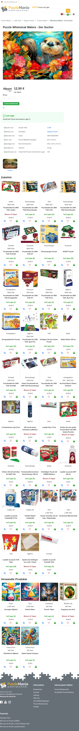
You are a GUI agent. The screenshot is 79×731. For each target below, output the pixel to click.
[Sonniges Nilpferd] (5, 623)
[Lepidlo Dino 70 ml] (43, 441)
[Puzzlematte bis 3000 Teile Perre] (43, 309)
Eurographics (11, 289)
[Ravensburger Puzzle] (43, 265)
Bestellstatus (37, 689)
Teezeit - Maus (49, 609)
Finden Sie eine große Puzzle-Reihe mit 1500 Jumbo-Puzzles (68, 430)
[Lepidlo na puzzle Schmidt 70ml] (43, 573)
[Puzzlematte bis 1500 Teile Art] (24, 309)
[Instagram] (9, 703)
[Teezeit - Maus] (43, 623)
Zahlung (36, 695)
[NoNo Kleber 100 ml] (62, 353)
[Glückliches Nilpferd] (5, 667)
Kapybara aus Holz (68, 609)
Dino (49, 421)
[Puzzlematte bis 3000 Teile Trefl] (43, 221)
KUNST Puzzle (68, 251)
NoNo (68, 333)
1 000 (49, 127)
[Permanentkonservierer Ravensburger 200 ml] (24, 485)
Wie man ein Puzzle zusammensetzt (12, 726)
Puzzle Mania (6, 20)
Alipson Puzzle (29, 20)
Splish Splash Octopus (30, 653)
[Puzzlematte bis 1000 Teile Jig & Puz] (24, 353)
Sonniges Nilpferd (11, 609)
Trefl (49, 202)
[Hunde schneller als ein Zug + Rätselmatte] (43, 529)
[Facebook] (1, 703)
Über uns (36, 698)
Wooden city (68, 603)
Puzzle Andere (42, 20)
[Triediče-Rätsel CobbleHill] (24, 529)
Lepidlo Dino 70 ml (49, 427)
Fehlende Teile (5, 718)
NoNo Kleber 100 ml (68, 339)
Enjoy (11, 603)
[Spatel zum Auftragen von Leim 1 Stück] (24, 573)
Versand (36, 692)
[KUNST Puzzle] (62, 265)
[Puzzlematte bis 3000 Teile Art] (24, 265)
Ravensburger (30, 202)
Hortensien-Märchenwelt (68, 516)
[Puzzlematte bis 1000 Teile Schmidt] (5, 397)
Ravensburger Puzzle (49, 251)
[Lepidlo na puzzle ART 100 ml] (62, 485)
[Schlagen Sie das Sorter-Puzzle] (43, 353)
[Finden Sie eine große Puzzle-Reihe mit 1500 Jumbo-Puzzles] (62, 441)
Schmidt (11, 245)
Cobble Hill (11, 510)
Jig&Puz (68, 289)
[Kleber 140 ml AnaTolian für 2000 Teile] (5, 485)
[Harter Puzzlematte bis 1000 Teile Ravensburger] (24, 397)
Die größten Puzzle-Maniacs (64, 692)
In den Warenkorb (11, 103)
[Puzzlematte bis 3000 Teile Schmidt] (5, 265)
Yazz (30, 603)
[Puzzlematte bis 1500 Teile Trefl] (43, 397)
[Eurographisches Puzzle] (5, 353)
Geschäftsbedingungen (41, 701)
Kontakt (36, 707)
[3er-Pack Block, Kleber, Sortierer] (62, 397)
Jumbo (11, 202)
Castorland (49, 603)
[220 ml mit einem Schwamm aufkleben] (24, 441)
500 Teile (49, 606)
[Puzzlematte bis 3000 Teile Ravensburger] (24, 221)
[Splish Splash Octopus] (24, 667)
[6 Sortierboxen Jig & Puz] (5, 441)
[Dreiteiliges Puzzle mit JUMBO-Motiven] (43, 485)
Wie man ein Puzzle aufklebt (9, 721)
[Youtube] (5, 703)
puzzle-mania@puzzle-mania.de (11, 694)
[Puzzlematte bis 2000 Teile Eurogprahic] (5, 309)
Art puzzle (30, 245)
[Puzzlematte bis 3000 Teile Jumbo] (5, 221)
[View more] (11, 192)
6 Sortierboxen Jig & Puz (11, 427)
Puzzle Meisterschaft (40, 704)
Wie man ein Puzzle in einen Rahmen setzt (14, 724)
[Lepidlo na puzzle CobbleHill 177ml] (5, 529)
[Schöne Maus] (24, 623)
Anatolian (49, 289)
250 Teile (68, 606)
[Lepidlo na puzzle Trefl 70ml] (5, 573)
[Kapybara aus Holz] (62, 623)
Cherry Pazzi (10, 647)
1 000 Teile (17, 20)
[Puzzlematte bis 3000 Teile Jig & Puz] (62, 309)
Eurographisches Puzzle (11, 339)
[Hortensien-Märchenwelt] (62, 529)
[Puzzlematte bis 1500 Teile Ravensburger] (62, 221)
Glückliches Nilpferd (11, 653)
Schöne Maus (30, 609)
